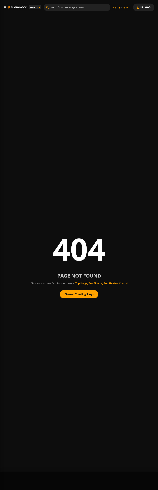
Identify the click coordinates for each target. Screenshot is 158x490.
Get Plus (35, 7)
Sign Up (117, 7)
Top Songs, (81, 283)
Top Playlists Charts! (116, 283)
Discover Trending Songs (79, 294)
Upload (145, 7)
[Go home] (16, 7)
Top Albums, (95, 283)
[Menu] (5, 7)
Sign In (125, 7)
